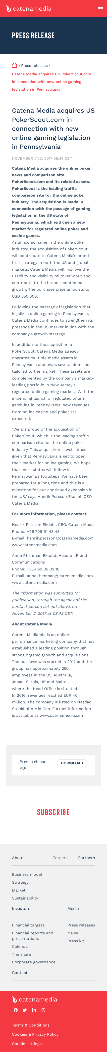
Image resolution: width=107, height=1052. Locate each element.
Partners (86, 857)
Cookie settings (27, 1043)
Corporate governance (33, 962)
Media (73, 908)
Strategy (20, 882)
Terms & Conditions (31, 1025)
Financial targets (28, 925)
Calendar (20, 946)
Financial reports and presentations (32, 935)
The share (21, 954)
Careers (60, 857)
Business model (27, 874)
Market (19, 890)
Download (72, 763)
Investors (21, 908)
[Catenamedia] (15, 66)
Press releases (81, 925)
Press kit (75, 940)
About (18, 857)
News (72, 932)
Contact (20, 972)
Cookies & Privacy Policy (35, 1034)
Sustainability (25, 898)
